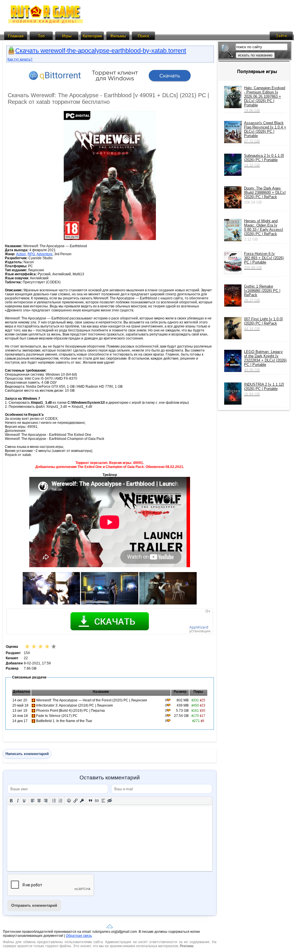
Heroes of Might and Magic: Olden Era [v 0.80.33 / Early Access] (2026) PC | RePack (263, 227)
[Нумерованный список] (60, 800)
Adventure (44, 254)
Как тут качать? (19, 59)
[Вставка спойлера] (103, 800)
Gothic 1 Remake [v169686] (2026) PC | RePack (262, 293)
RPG (31, 254)
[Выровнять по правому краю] (45, 800)
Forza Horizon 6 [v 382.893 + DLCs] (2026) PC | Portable (264, 260)
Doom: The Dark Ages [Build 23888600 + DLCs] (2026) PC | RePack (265, 192)
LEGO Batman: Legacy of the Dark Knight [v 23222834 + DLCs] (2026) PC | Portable (265, 361)
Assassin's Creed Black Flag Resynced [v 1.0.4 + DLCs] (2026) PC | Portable (265, 132)
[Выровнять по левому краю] (33, 800)
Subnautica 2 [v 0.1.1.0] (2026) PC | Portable (264, 160)
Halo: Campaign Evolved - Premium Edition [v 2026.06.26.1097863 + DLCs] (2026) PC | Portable (264, 99)
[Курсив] (18, 800)
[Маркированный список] (54, 800)
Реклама (187, 946)
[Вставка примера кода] (97, 800)
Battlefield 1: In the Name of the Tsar (64, 721)
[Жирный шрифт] (11, 800)
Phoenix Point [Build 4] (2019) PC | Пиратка (70, 711)
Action (21, 254)
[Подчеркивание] (24, 800)
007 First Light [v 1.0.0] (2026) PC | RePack (263, 324)
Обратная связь (79, 936)
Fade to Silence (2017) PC (57, 716)
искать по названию (255, 55)
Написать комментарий (27, 754)
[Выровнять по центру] (39, 800)
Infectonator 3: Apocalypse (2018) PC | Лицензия (74, 705)
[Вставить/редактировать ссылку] (75, 800)
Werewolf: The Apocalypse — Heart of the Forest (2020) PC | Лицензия (91, 700)
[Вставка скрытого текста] (110, 800)
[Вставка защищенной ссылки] (82, 800)
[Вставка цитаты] (90, 800)
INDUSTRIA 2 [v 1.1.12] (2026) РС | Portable (264, 389)
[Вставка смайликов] (69, 800)
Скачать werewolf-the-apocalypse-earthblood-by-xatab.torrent (100, 50)
